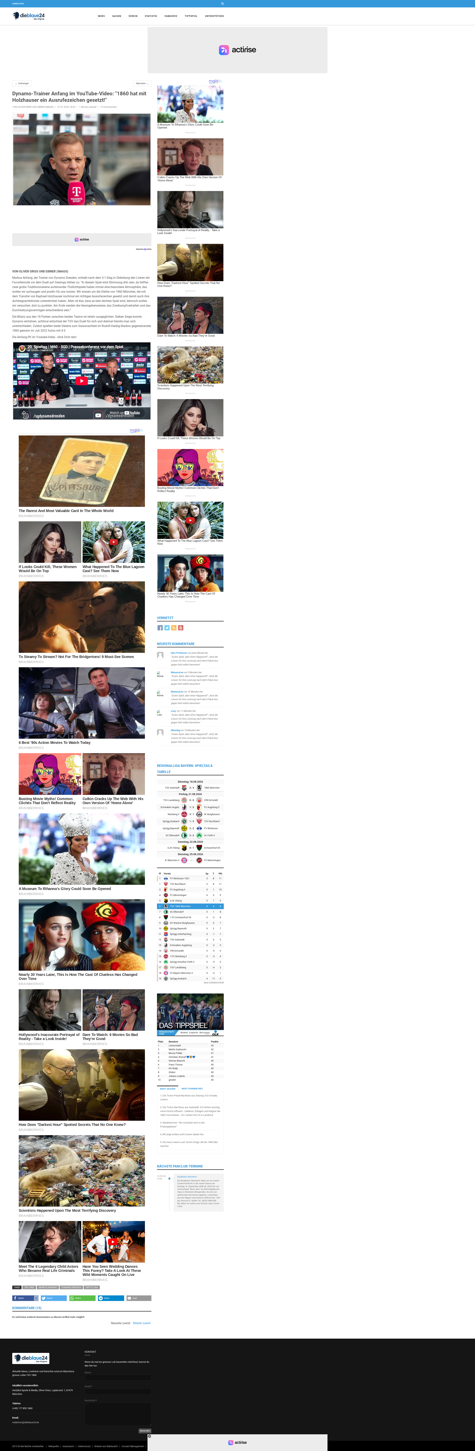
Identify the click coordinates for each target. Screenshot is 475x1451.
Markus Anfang (48, 1287)
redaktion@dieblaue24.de (25, 1422)
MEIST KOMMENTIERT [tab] (192, 1089)
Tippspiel (191, 16)
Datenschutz (84, 1446)
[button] (25, 1298)
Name (88, 1372)
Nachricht (91, 1400)
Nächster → (142, 83)
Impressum (68, 1446)
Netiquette (53, 1446)
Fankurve (171, 16)
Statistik (151, 16)
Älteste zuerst (141, 1323)
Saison (116, 16)
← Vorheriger (22, 83)
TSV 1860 (29, 1287)
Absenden (145, 1430)
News (101, 16)
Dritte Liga (92, 1287)
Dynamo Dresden (71, 1287)
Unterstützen (214, 16)
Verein (133, 16)
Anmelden (18, 4)
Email (88, 1386)
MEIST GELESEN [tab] (167, 1089)
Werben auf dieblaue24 (106, 1446)
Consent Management (133, 1446)
